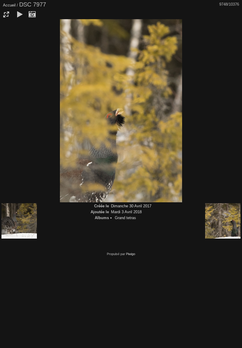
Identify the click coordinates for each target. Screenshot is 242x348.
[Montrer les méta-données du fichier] (32, 14)
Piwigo (130, 254)
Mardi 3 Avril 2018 (126, 212)
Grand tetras (125, 218)
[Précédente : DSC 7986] (19, 221)
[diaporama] (20, 14)
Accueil (9, 5)
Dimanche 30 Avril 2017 (131, 206)
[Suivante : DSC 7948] (223, 221)
